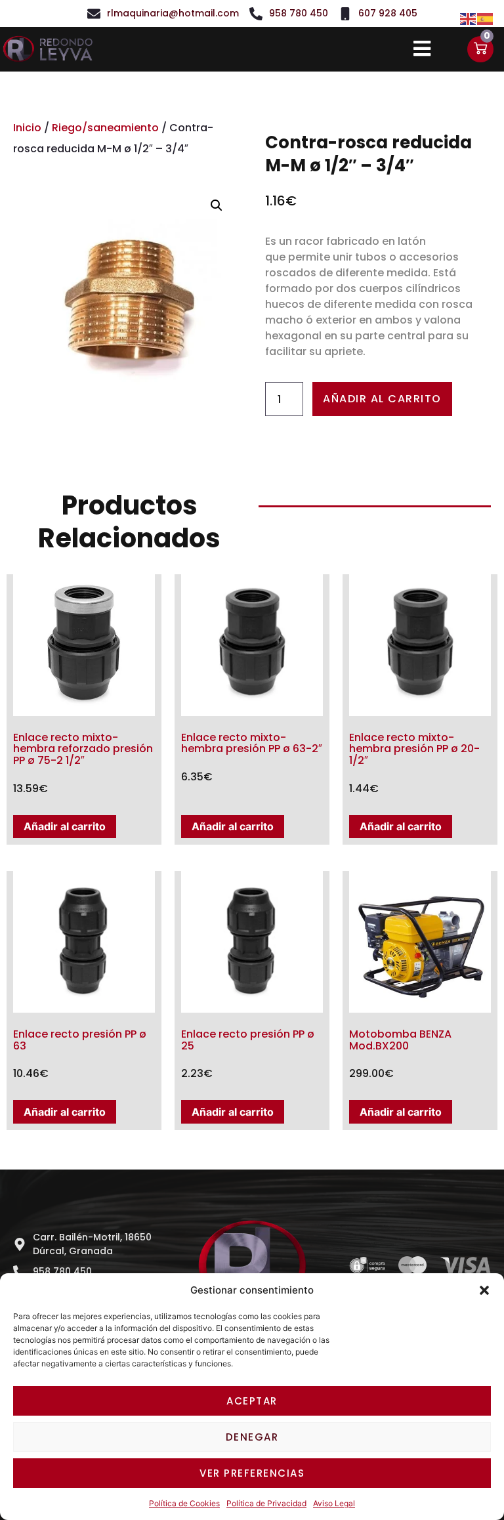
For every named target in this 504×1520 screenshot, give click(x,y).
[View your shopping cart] (480, 49)
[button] (484, 1290)
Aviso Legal (334, 1503)
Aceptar (252, 1401)
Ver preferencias (252, 1473)
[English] (468, 17)
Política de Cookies (184, 1503)
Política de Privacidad (266, 1503)
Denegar (252, 1437)
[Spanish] (485, 17)
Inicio (27, 127)
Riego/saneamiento (105, 127)
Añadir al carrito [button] (65, 826)
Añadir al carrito (382, 398)
